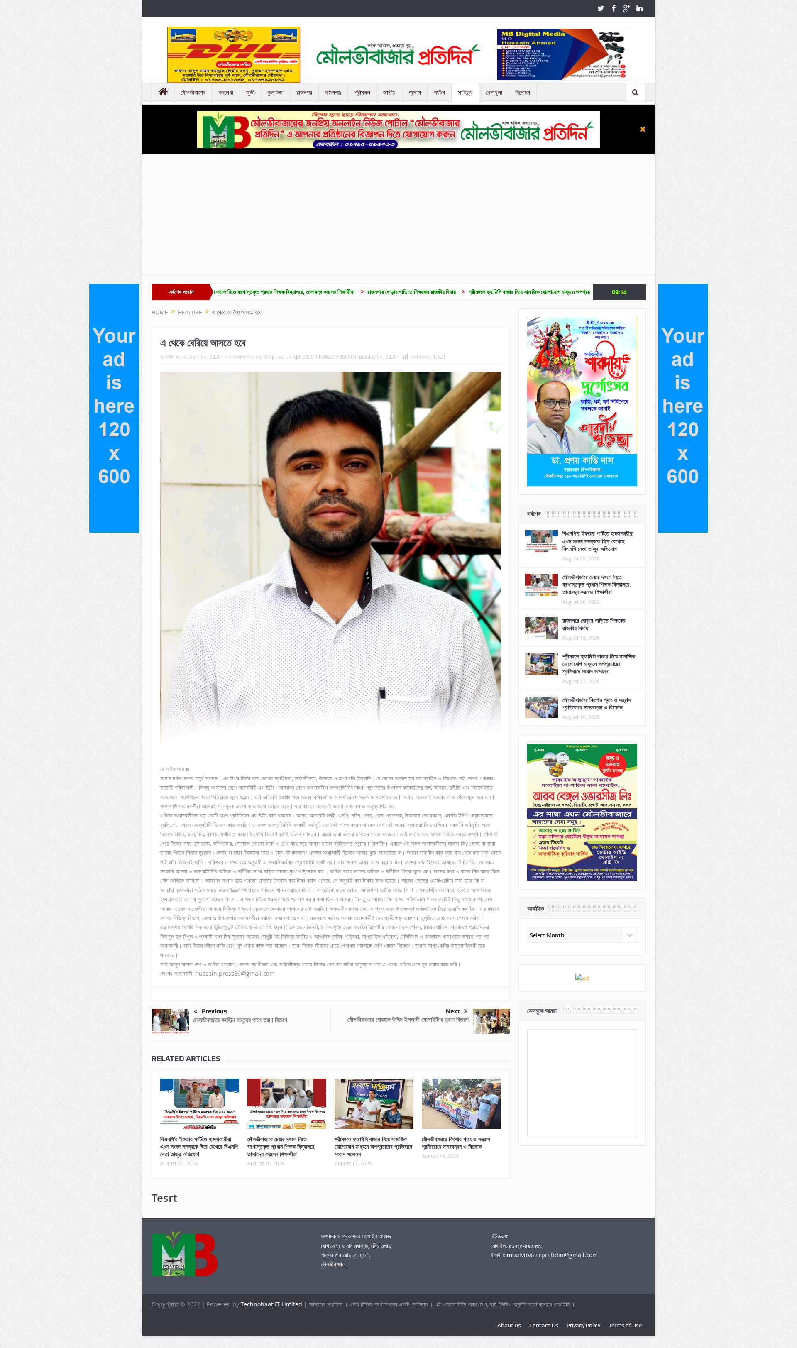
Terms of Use (625, 1325)
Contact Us (543, 1325)
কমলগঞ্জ (333, 92)
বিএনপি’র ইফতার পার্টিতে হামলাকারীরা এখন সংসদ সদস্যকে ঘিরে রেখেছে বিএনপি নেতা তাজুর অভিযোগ (199, 1146)
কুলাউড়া (275, 92)
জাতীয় (389, 92)
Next (453, 1011)
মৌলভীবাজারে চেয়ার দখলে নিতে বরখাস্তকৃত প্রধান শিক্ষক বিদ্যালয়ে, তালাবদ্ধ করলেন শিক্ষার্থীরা (281, 1146)
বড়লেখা (225, 92)
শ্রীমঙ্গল (362, 92)
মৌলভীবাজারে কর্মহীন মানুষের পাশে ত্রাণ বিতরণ (240, 1019)
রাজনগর (304, 92)
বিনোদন (522, 92)
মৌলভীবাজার (193, 92)
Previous (214, 1011)
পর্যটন (439, 92)
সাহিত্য (465, 92)
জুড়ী (250, 92)
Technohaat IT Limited (272, 1304)
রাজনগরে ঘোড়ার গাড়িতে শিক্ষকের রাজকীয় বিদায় (332, 292)
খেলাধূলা (494, 92)
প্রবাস (414, 92)
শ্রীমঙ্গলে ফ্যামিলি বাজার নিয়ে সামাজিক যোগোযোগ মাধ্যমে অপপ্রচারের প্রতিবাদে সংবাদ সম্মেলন (477, 292)
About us (509, 1325)
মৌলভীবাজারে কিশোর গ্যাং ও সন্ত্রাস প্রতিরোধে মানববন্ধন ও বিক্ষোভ (456, 1142)
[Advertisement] (398, 217)
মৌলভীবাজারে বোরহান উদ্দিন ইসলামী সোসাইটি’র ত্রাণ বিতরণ (408, 1019)
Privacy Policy (583, 1325)
